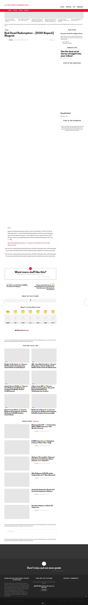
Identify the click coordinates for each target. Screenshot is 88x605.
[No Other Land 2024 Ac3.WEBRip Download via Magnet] (1, 302)
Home (9, 10)
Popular (68, 7)
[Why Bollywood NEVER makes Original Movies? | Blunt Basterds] (16, 480)
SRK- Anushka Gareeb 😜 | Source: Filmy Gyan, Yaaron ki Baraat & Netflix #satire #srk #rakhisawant (43, 366)
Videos (15, 10)
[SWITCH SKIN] (78, 10)
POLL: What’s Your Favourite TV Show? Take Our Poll (63, 20)
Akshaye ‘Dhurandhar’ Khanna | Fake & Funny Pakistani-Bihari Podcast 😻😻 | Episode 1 (43, 459)
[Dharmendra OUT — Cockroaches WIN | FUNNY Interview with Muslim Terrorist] (16, 431)
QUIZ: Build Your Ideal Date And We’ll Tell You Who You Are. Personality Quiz (37, 20)
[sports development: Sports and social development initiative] (16, 496)
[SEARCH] (80, 10)
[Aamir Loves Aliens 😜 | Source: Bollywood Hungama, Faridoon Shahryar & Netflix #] (16, 401)
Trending (80, 7)
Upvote (16, 300)
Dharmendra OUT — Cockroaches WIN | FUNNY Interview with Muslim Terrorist (43, 426)
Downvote (44, 300)
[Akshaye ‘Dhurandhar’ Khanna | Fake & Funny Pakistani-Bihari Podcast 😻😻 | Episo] (16, 463)
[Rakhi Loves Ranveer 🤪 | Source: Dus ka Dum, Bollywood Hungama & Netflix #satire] (44, 401)
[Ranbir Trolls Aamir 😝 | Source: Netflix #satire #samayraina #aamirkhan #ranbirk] (16, 356)
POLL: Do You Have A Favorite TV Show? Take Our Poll (10, 20)
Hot (74, 7)
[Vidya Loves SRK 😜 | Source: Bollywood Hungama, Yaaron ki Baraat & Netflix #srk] (44, 378)
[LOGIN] (83, 10)
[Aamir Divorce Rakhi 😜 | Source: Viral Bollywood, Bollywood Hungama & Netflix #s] (16, 378)
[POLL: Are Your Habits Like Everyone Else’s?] (77, 15)
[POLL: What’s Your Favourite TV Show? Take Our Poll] (63, 15)
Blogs (21, 10)
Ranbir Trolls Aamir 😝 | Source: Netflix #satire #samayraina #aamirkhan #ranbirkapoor (15, 366)
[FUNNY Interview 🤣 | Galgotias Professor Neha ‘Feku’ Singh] (16, 447)
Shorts (26, 10)
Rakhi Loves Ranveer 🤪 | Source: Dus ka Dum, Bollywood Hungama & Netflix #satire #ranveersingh (43, 411)
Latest (62, 7)
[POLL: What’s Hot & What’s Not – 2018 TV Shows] (24, 15)
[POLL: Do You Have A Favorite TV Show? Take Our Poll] (11, 15)
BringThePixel (66, 113)
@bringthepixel (64, 116)
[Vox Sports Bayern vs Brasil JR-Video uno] (16, 512)
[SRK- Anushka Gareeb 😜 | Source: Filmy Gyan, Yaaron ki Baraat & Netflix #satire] (44, 356)
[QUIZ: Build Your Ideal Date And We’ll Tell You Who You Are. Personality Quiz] (37, 15)
